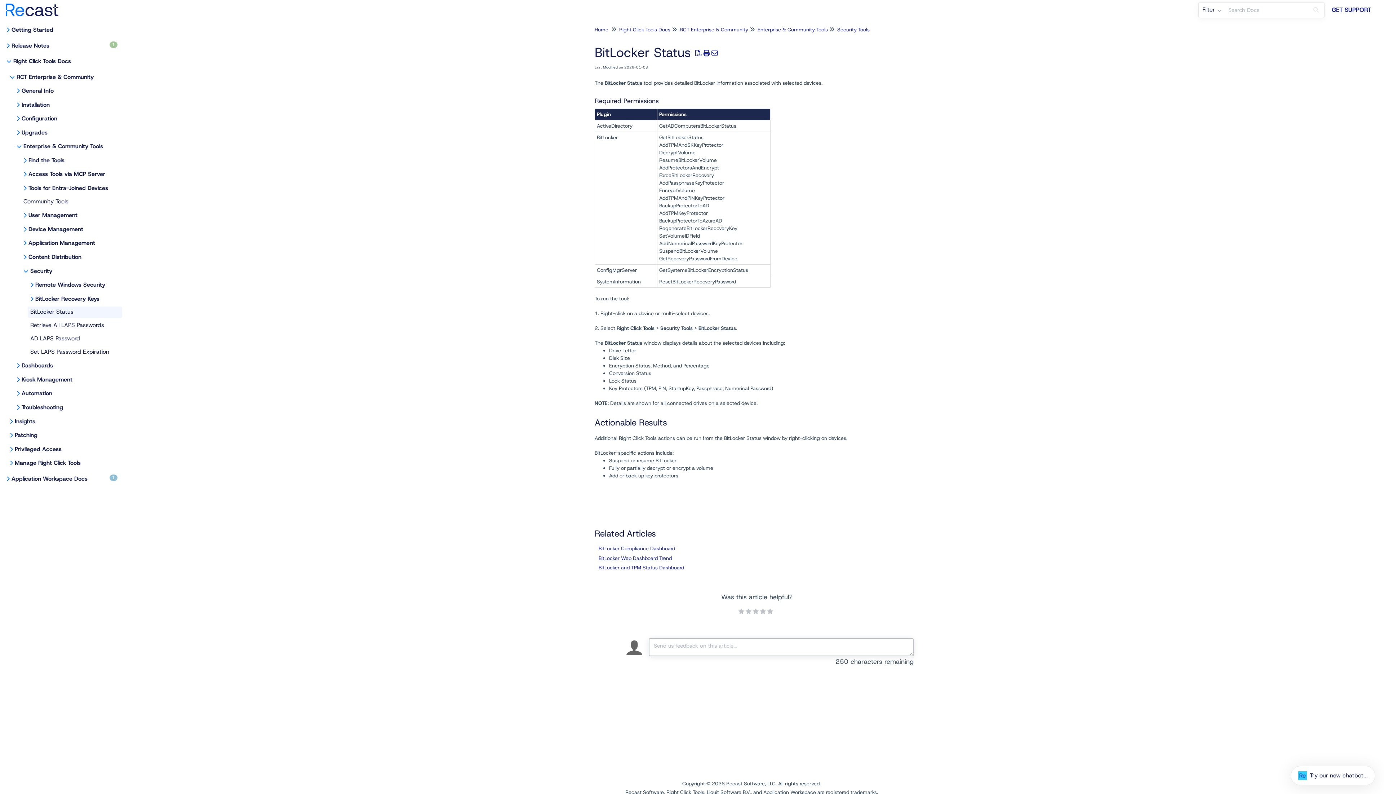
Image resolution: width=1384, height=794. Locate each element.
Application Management (61, 243)
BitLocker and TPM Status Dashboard (641, 567)
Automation (37, 393)
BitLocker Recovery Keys (67, 299)
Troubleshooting (42, 407)
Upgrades (35, 132)
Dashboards (37, 365)
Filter (1209, 9)
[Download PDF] (699, 53)
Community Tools (45, 201)
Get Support (1351, 10)
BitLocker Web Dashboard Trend (635, 558)
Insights (25, 421)
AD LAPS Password (55, 338)
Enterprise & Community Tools (63, 146)
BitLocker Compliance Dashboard (637, 548)
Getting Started (32, 30)
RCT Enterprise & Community (55, 77)
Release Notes (63, 45)
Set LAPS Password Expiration (69, 352)
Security (41, 271)
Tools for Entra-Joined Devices (68, 188)
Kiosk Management (47, 379)
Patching (26, 435)
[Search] (1316, 10)
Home (601, 29)
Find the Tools (46, 160)
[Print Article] (707, 53)
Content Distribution (54, 257)
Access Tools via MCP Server (66, 174)
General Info (38, 90)
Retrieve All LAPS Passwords (67, 325)
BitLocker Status (52, 312)
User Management (52, 215)
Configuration (39, 118)
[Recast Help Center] (34, 6)
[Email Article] (715, 53)
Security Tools (853, 29)
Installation (36, 105)
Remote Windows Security (70, 284)
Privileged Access (38, 449)
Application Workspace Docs (63, 478)
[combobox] (1266, 10)
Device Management (55, 229)
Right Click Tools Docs (42, 61)
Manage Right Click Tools (48, 463)
